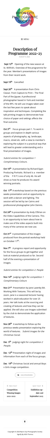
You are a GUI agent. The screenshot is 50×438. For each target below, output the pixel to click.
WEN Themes (28, 434)
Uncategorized (27, 375)
